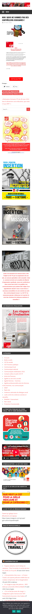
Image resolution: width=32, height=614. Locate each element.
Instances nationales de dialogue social (16, 392)
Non (18, 611)
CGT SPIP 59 (6, 91)
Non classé (7, 402)
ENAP (6, 388)
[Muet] (25, 458)
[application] (16, 452)
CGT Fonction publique (11, 364)
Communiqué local (10, 367)
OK (14, 611)
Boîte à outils (8, 360)
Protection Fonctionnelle (11, 404)
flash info (7, 390)
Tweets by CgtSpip (7, 513)
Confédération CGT (11, 561)
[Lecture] (4, 458)
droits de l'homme (9, 376)
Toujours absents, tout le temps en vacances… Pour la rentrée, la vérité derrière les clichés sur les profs (15, 568)
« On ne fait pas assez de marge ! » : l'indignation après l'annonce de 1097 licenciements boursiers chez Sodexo (14, 593)
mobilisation (15, 91)
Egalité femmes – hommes (12, 381)
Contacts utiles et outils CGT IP (13, 374)
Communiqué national (11, 369)
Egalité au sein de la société (12, 378)
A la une (6, 358)
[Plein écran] (28, 458)
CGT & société (8, 362)
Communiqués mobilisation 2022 (14, 371)
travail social (18, 94)
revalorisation (7, 94)
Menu (7, 12)
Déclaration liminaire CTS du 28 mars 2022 (16, 99)
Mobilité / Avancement (11, 399)
